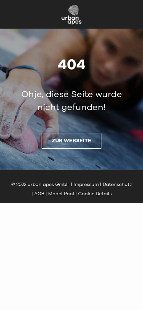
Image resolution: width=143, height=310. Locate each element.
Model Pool (61, 194)
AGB (39, 194)
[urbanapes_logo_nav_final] (71, 6)
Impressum (86, 184)
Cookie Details (95, 194)
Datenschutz (117, 184)
